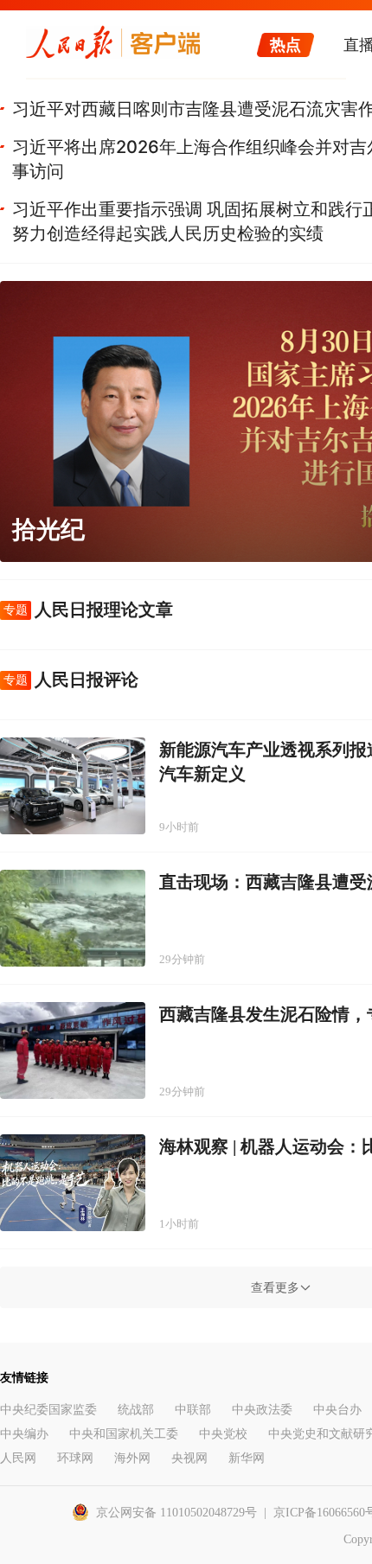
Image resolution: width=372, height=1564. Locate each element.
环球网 (75, 1458)
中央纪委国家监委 (48, 1409)
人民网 (18, 1458)
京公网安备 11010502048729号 (176, 1512)
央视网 (189, 1458)
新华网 (246, 1458)
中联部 (193, 1409)
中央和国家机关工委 (123, 1433)
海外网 (132, 1458)
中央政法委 (262, 1409)
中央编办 (24, 1433)
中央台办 (337, 1409)
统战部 (136, 1409)
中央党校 (223, 1433)
